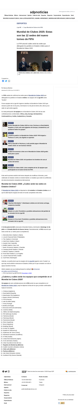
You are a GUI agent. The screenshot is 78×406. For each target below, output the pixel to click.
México (16, 15)
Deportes (43, 15)
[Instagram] (9, 371)
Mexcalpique (70, 18)
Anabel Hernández (41, 18)
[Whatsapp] (9, 81)
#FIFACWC (36, 269)
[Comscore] (71, 371)
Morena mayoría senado (57, 18)
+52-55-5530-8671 (26, 382)
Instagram (41, 385)
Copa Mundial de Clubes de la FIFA (33, 27)
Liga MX (19, 27)
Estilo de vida (36, 15)
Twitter (41, 382)
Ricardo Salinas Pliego (11, 18)
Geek (72, 15)
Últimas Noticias (8, 15)
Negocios (49, 15)
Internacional (22, 15)
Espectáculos (66, 15)
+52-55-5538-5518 (26, 379)
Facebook (41, 379)
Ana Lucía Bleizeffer (27, 18)
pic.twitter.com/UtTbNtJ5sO (10, 271)
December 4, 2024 (27, 273)
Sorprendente (57, 15)
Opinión (29, 15)
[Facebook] (3, 81)
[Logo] (39, 12)
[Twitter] (6, 81)
